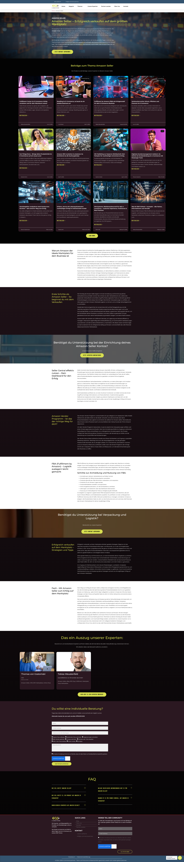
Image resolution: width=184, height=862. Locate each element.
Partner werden (106, 6)
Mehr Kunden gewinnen (58, 739)
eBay (68, 681)
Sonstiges (80, 741)
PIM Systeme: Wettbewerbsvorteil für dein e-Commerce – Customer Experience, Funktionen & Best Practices (110, 208)
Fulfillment (79, 681)
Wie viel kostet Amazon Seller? (61, 788)
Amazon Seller (25, 683)
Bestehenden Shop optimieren (74, 737)
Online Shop (47, 683)
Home (63, 6)
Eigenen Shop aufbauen (59, 737)
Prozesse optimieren (71, 739)
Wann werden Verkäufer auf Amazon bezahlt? (66, 805)
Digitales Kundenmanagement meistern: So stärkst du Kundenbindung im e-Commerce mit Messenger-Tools (147, 156)
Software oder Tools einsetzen (85, 739)
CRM (31, 683)
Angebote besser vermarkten (90, 737)
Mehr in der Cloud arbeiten (59, 741)
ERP (34, 683)
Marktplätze (39, 683)
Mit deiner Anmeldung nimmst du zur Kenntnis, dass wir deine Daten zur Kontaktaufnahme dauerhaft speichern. (80, 754)
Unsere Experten (93, 6)
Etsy (74, 681)
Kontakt (125, 6)
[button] (92, 236)
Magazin (71, 6)
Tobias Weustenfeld (68, 674)
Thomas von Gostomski (33, 674)
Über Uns (117, 6)
